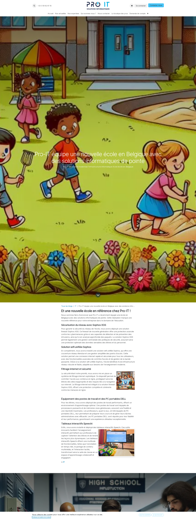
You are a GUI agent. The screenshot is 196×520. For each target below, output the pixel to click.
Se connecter (141, 6)
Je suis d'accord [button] (157, 515)
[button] (34, 6)
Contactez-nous (156, 5)
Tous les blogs (66, 306)
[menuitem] (50, 13)
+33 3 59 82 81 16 (45, 6)
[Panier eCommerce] (132, 6)
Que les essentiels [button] (145, 515)
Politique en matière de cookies (41, 517)
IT (75, 306)
